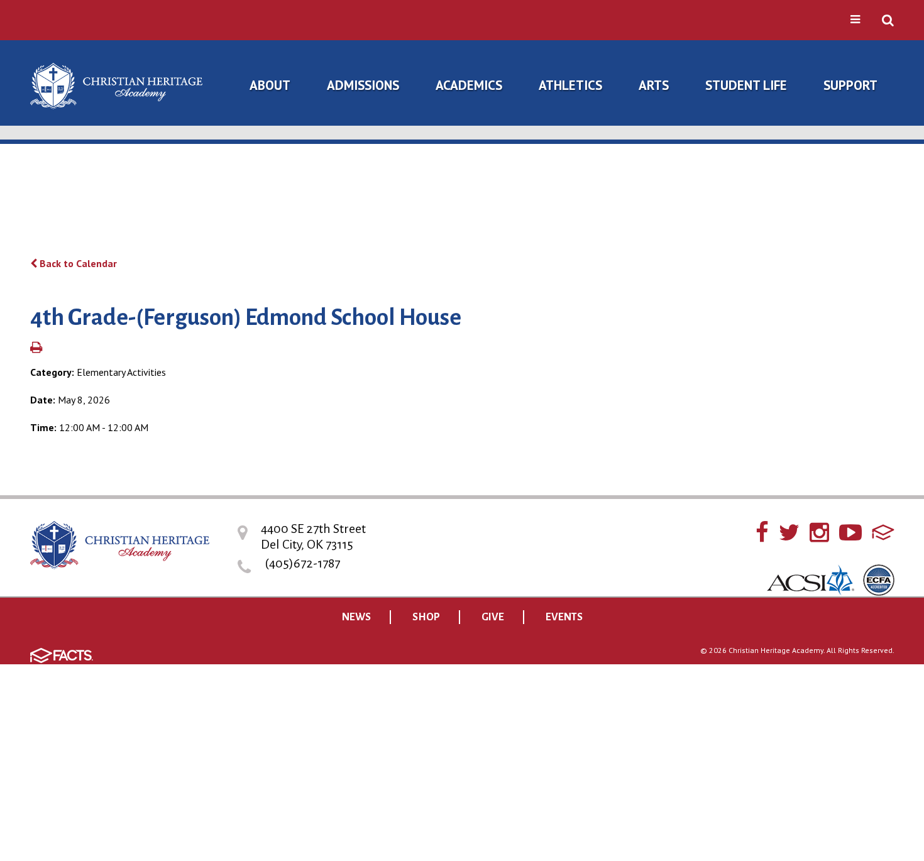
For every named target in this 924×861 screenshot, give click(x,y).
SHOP (426, 617)
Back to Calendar (77, 263)
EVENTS (564, 617)
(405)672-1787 (302, 563)
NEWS (356, 617)
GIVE (492, 617)
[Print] (36, 348)
